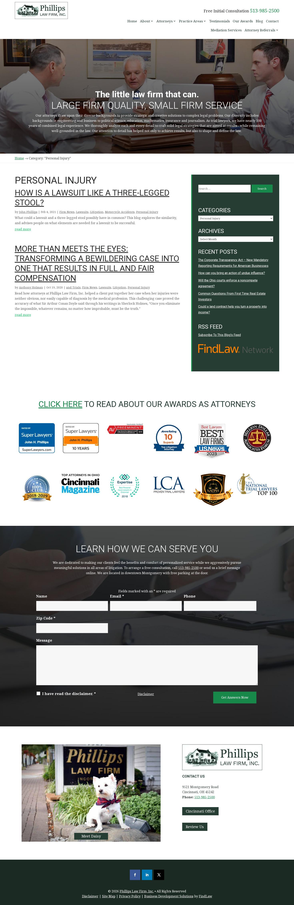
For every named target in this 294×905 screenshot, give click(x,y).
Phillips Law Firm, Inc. (137, 891)
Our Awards (243, 21)
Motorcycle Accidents (120, 212)
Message (44, 640)
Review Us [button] (195, 826)
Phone (190, 596)
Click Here (60, 404)
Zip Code (45, 618)
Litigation (96, 212)
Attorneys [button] (164, 21)
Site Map (108, 896)
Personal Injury (147, 212)
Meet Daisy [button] (91, 836)
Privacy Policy (130, 896)
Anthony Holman (31, 287)
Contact (272, 21)
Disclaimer (146, 694)
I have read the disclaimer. (69, 694)
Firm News (66, 212)
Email (117, 596)
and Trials (73, 287)
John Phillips (28, 212)
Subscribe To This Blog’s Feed (219, 335)
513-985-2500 (264, 10)
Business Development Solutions (168, 896)
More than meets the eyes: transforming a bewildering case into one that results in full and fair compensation (97, 263)
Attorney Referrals (260, 30)
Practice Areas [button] (191, 21)
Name (41, 596)
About (145, 21)
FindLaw (205, 896)
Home (132, 21)
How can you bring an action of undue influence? (231, 273)
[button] (290, 876)
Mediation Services (226, 30)
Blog (259, 21)
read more (23, 229)
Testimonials (219, 21)
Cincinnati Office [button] (200, 811)
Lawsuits (82, 212)
